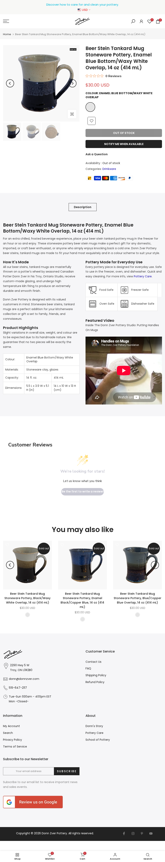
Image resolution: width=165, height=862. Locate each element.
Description (82, 207)
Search (8, 733)
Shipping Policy (96, 675)
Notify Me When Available (123, 144)
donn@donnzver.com (24, 679)
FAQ (88, 668)
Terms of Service (15, 747)
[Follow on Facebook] (124, 833)
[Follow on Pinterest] (141, 833)
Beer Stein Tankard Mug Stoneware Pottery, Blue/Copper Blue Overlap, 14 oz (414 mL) (137, 598)
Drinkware (109, 169)
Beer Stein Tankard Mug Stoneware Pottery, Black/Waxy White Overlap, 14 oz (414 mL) (27, 598)
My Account (11, 726)
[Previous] (10, 83)
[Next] (72, 83)
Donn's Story (94, 726)
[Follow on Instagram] (133, 833)
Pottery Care (143, 276)
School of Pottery (98, 740)
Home (7, 34)
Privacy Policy (12, 740)
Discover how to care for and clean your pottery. (82, 4)
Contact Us (93, 662)
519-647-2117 (18, 688)
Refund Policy (95, 682)
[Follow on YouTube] (151, 833)
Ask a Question (97, 154)
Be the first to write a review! (83, 491)
